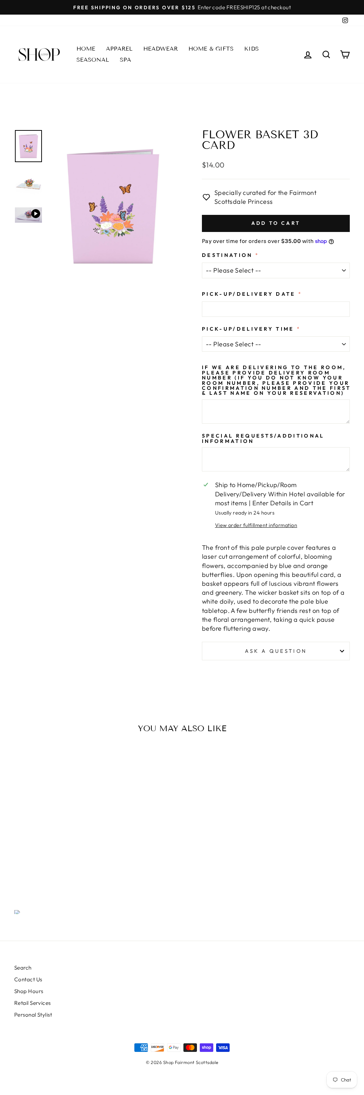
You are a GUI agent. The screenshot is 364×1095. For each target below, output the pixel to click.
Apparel (119, 48)
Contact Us (28, 979)
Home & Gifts (211, 48)
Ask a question (276, 651)
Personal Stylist (33, 1014)
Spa (125, 59)
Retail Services (32, 1003)
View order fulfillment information (256, 525)
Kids (251, 48)
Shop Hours (28, 991)
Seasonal (92, 59)
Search (23, 967)
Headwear (160, 48)
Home (85, 48)
